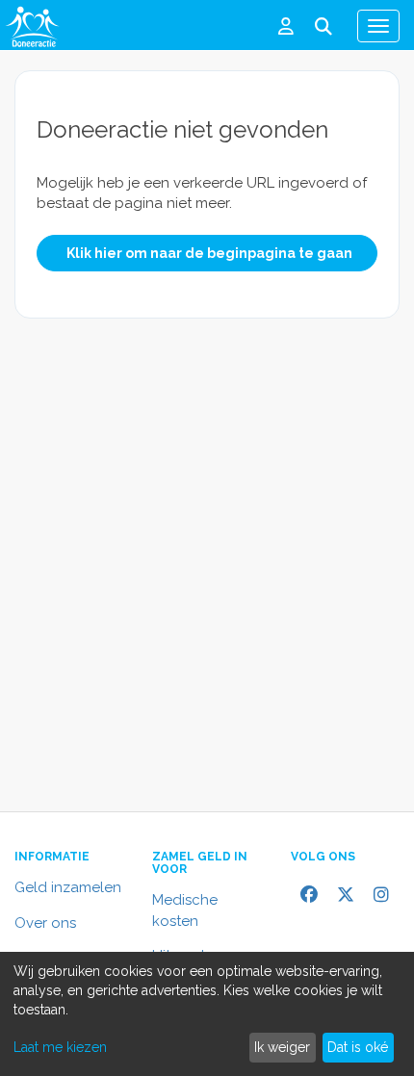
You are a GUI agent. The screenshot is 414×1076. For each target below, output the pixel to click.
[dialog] (207, 1014)
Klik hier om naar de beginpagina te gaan (209, 253)
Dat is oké (357, 1047)
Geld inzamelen (67, 887)
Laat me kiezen (60, 1047)
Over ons (45, 923)
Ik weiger (282, 1047)
